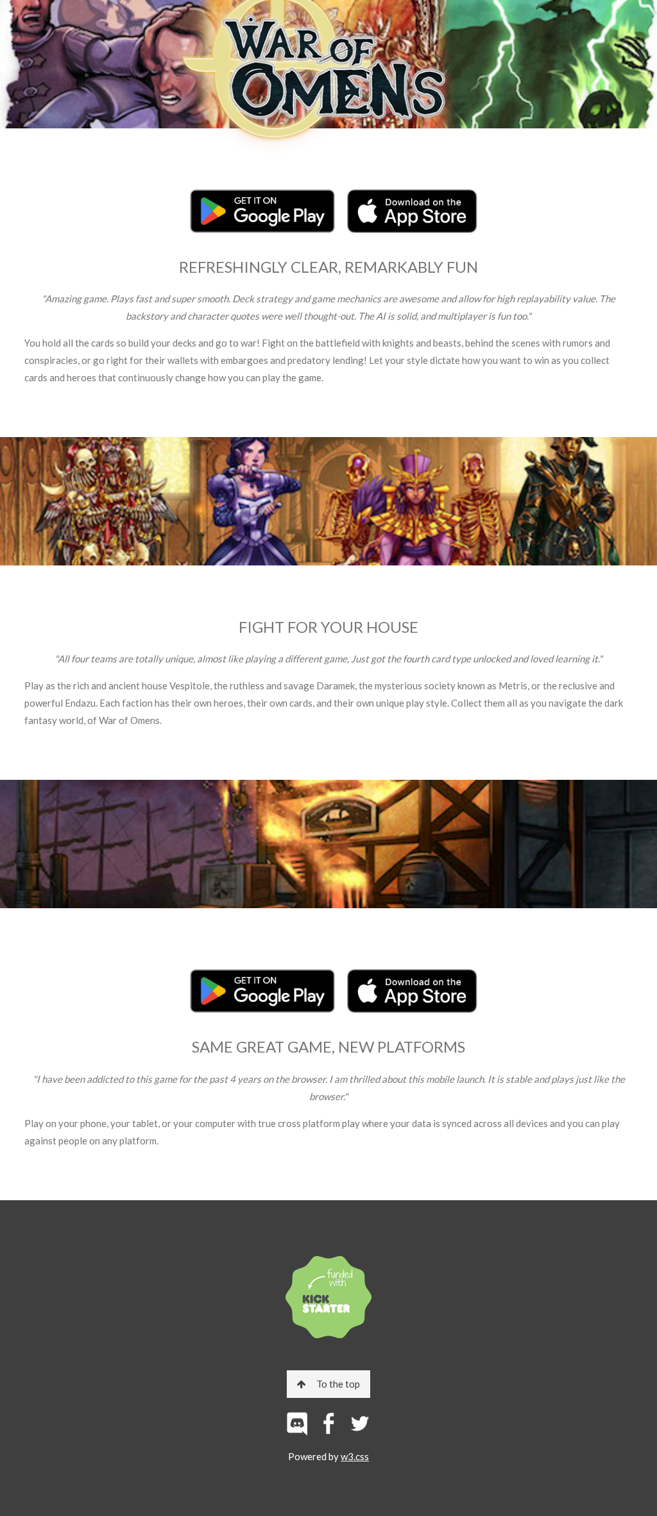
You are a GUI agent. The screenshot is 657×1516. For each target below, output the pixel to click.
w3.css (355, 1456)
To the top (338, 1384)
